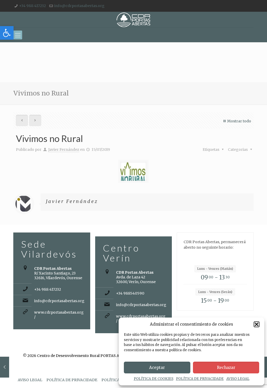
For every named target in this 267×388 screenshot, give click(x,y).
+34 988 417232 (32, 5)
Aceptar (157, 367)
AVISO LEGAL (238, 379)
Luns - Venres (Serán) (215, 292)
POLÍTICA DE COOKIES (153, 379)
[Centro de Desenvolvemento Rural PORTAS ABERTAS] (133, 19)
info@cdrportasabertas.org (79, 5)
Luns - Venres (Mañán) (215, 269)
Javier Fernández (63, 149)
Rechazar (226, 367)
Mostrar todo (239, 121)
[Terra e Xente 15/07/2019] (4, 367)
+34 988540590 (130, 293)
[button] (7, 33)
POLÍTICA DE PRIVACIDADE (200, 379)
